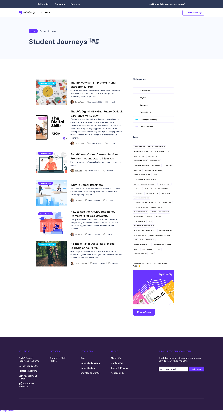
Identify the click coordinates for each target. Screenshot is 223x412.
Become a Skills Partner (58, 359)
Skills (136, 249)
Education (60, 4)
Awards (157, 249)
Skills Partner (139, 156)
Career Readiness (140, 254)
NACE (152, 254)
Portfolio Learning (28, 370)
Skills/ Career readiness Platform (29, 359)
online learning (140, 235)
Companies (168, 165)
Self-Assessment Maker (28, 377)
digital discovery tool (142, 175)
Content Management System (144, 184)
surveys (149, 216)
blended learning (140, 212)
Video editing (152, 156)
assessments (138, 216)
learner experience (141, 207)
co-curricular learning (162, 244)
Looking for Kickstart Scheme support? (167, 4)
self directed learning (159, 189)
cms (141, 240)
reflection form (165, 202)
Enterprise (75, 4)
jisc (155, 175)
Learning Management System (145, 179)
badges (153, 212)
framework (138, 193)
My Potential (43, 4)
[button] (46, 13)
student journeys (157, 207)
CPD (150, 221)
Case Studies (88, 368)
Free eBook (144, 312)
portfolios (150, 240)
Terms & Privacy (119, 368)
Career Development (141, 165)
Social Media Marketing (160, 151)
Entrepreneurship (140, 161)
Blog (83, 358)
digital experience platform (159, 235)
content (137, 189)
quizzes (158, 216)
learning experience (141, 198)
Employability (155, 161)
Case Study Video (90, 363)
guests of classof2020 (153, 170)
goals (146, 189)
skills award (166, 193)
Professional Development (144, 226)
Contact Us (117, 363)
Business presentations (156, 147)
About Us (116, 358)
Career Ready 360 (28, 365)
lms (135, 240)
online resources (165, 230)
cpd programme (139, 221)
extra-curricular (152, 193)
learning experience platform (145, 202)
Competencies (147, 249)
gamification (164, 212)
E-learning (156, 165)
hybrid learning (164, 184)
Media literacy (139, 147)
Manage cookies (7, 410)
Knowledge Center (90, 372)
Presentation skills (141, 151)
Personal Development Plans (144, 230)
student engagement (141, 244)
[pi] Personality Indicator (26, 385)
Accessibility (117, 372)
